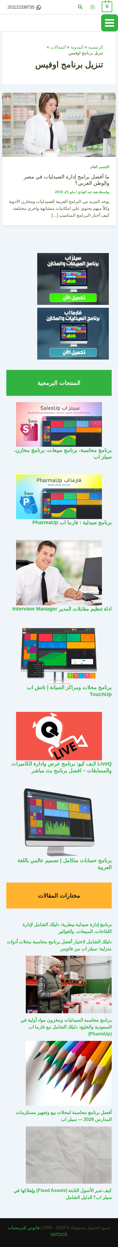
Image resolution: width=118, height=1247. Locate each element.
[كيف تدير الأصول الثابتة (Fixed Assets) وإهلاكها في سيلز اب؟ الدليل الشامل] (69, 1155)
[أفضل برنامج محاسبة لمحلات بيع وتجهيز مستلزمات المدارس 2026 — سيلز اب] (69, 1073)
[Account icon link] (92, 7)
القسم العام (100, 167)
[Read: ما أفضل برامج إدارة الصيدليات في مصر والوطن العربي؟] (59, 124)
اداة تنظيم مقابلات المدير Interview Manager (62, 609)
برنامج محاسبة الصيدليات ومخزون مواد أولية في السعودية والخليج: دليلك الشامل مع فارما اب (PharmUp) (66, 1027)
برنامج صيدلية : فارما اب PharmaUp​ (72, 522)
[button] (79, 7)
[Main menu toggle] (109, 22)
